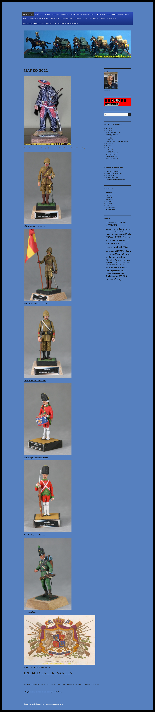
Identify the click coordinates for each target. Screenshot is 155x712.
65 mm (108, 145)
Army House (125, 229)
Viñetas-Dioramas (111, 158)
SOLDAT (122, 267)
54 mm (108, 140)
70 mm (108, 147)
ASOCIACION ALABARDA (60, 14)
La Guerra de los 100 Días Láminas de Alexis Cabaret (62, 23)
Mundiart (110, 260)
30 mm (108, 136)
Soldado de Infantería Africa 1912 (35, 380)
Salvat (108, 268)
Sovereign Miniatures (114, 271)
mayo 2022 (109, 192)
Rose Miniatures (124, 264)
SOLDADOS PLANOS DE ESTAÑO (33, 23)
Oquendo (119, 260)
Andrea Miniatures (112, 229)
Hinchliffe (114, 247)
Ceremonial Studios (121, 232)
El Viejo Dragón (119, 240)
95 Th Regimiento (30, 612)
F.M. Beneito (112, 243)
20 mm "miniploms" (112, 132)
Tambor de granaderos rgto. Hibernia (36, 458)
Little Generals (110, 254)
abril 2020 (109, 203)
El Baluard (127, 237)
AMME (119, 226)
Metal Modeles (122, 254)
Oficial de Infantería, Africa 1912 (34, 226)
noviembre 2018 (110, 209)
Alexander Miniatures (111, 222)
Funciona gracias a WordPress (54, 704)
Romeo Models (115, 265)
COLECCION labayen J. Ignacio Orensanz (82, 14)
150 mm (108, 130)
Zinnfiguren (120, 280)
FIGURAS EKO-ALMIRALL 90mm (115, 179)
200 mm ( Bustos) (111, 134)
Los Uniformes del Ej (30, 667)
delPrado (127, 234)
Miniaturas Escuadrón (115, 257)
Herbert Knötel (110, 175)
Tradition (110, 276)
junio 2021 (109, 198)
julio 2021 (108, 196)
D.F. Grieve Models (117, 234)
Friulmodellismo (123, 243)
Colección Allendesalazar (113, 171)
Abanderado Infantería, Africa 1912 (35, 303)
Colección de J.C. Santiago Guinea (62, 19)
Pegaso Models (115, 263)
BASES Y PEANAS (111, 153)
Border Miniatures (110, 232)
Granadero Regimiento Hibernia (34, 535)
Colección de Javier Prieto (108, 19)
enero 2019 (109, 205)
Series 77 (113, 268)
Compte (108, 234)
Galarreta (108, 247)
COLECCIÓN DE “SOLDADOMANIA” (118, 14)
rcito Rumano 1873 (44, 667)
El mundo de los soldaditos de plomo (34, 704)
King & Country (110, 251)
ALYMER (111, 225)
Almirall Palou (121, 222)
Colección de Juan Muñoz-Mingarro (87, 19)
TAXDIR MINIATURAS (117, 273)
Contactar (102, 14)
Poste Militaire (123, 263)
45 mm (108, 138)
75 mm (108, 149)
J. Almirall (123, 247)
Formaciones (109, 155)
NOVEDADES (27, 14)
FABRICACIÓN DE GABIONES (114, 173)
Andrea (124, 226)
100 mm (108, 128)
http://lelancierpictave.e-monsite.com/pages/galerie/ (43, 692)
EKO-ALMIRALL (115, 237)
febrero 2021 (109, 199)
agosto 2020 (109, 201)
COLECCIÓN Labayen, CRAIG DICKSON (35, 19)
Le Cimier (127, 251)
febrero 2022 (109, 194)
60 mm (108, 143)
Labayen (119, 250)
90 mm (108, 151)
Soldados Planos (110, 157)
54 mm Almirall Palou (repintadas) (117, 141)
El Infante (110, 240)
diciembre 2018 (110, 207)
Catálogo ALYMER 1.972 (112, 177)
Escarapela (127, 240)
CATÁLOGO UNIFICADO (42, 14)
